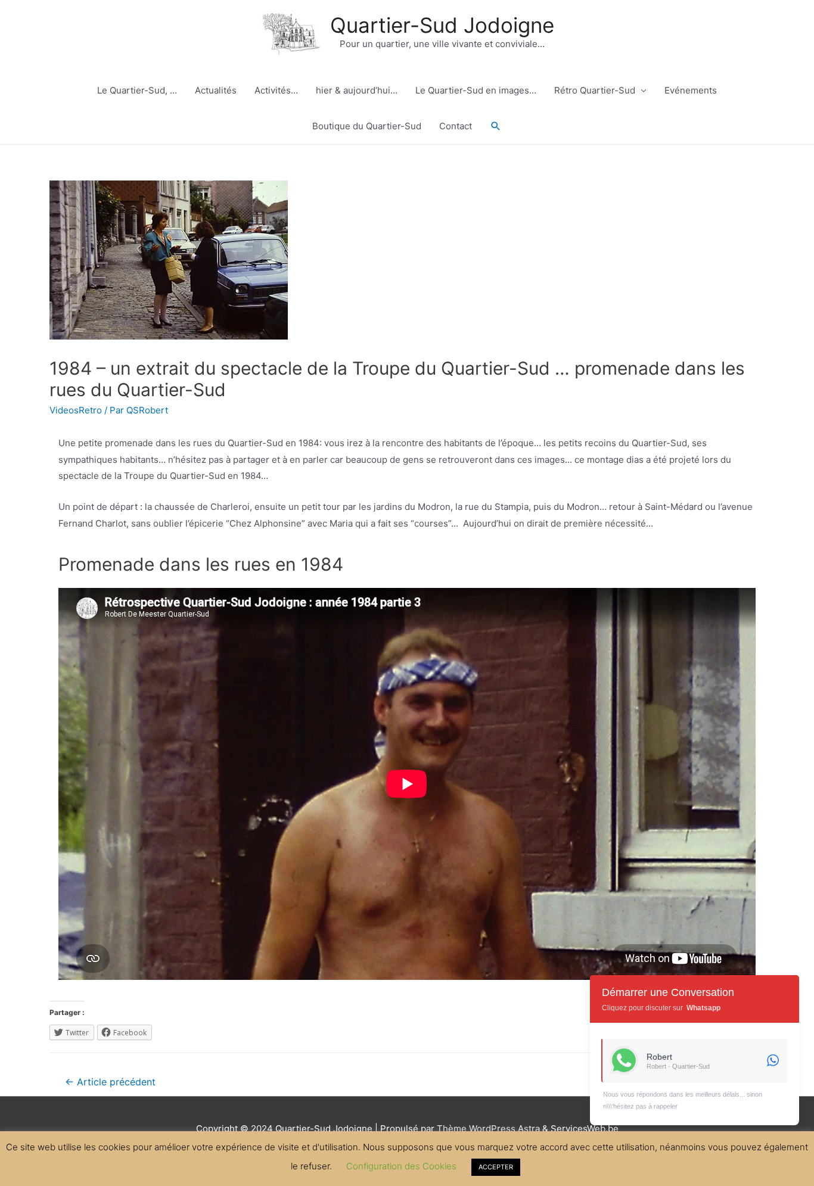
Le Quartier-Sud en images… (475, 90)
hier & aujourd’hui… (356, 90)
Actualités (216, 90)
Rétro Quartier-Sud (594, 90)
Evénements (690, 90)
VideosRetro (75, 410)
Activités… (276, 90)
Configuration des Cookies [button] (401, 1166)
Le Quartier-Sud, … (137, 90)
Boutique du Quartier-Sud (366, 126)
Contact (455, 126)
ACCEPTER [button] (496, 1167)
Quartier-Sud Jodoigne (442, 25)
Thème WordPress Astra (488, 1128)
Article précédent (110, 1082)
